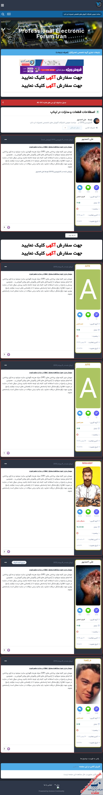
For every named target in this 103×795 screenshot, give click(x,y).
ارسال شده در (62, 139)
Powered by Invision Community (51, 791)
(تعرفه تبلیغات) (62, 52)
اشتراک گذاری (90, 128)
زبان (57, 785)
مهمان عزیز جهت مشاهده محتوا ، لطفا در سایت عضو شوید (50, 147)
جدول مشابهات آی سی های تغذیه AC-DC (51, 102)
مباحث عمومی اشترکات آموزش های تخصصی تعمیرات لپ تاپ (53, 122)
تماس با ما (48, 785)
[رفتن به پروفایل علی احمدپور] (97, 121)
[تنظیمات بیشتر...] (5, 139)
